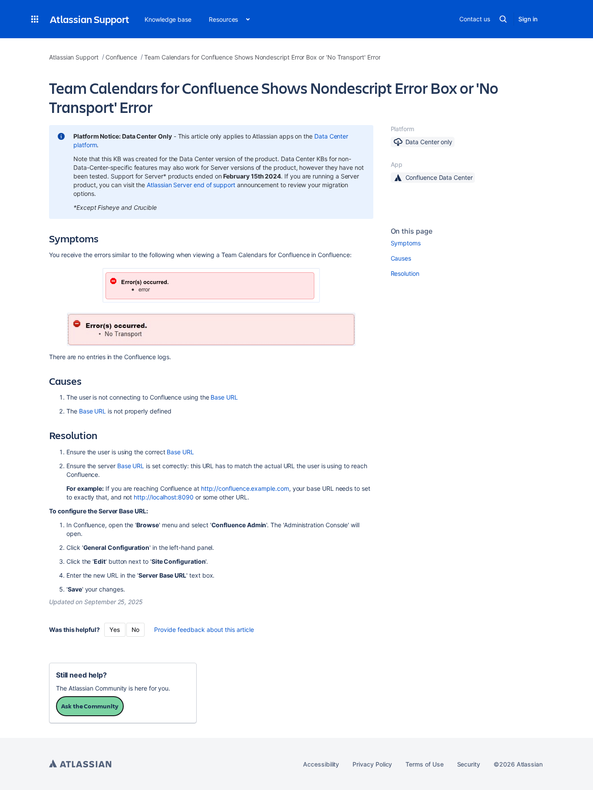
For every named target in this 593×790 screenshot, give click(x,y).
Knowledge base (168, 19)
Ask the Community (90, 706)
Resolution (405, 273)
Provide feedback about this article (204, 629)
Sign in (527, 19)
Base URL (224, 397)
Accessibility (321, 764)
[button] (34, 19)
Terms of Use (424, 764)
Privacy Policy (372, 764)
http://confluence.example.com (245, 488)
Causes (401, 258)
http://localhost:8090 (164, 497)
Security (468, 764)
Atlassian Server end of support (191, 184)
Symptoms (406, 243)
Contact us (474, 19)
